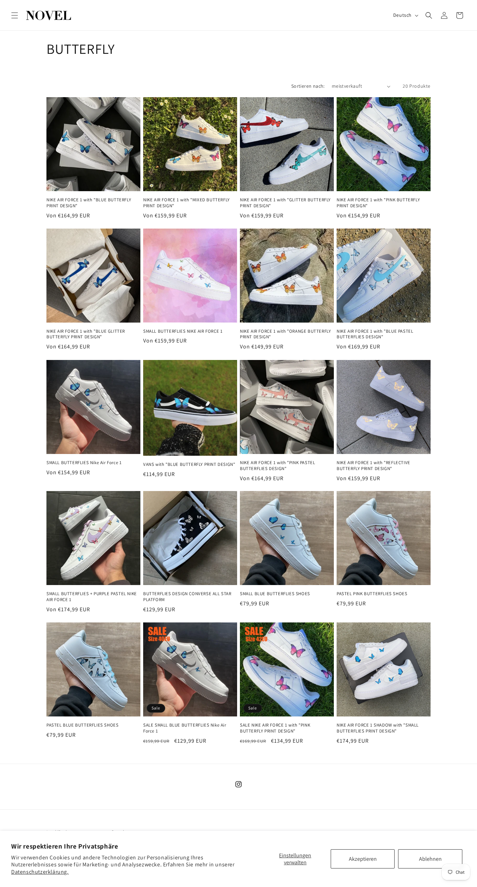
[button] (14, 15)
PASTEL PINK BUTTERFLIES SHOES (372, 594)
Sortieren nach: (308, 86)
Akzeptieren (363, 859)
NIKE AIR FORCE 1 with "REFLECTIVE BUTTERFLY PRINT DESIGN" (373, 465)
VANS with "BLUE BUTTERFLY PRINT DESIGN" (189, 464)
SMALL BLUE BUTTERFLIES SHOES (275, 594)
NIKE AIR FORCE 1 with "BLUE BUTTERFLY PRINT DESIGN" (88, 203)
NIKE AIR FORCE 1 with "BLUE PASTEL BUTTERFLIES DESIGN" (375, 334)
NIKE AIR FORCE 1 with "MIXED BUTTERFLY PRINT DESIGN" (186, 203)
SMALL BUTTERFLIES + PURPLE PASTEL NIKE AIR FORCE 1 (91, 597)
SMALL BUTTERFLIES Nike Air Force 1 (84, 463)
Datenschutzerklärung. (40, 871)
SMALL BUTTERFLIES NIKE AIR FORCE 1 (182, 331)
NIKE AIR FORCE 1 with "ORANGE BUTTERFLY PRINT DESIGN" (285, 334)
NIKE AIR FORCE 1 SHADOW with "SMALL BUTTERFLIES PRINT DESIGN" (378, 728)
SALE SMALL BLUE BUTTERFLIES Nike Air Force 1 (184, 728)
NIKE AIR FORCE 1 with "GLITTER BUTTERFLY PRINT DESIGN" (285, 203)
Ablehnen (430, 859)
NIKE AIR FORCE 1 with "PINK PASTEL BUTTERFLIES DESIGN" (277, 465)
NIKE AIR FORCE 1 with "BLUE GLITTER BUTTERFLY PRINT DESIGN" (85, 334)
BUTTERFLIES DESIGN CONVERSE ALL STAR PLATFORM (187, 597)
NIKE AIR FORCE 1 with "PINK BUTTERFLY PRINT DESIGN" (378, 203)
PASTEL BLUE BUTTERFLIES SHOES (82, 725)
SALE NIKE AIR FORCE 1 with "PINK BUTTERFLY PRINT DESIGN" (275, 728)
